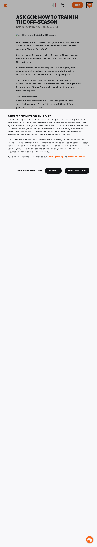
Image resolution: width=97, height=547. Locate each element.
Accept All (53, 170)
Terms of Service (77, 157)
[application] (89, 539)
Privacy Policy (55, 157)
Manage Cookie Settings (29, 170)
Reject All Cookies (77, 170)
